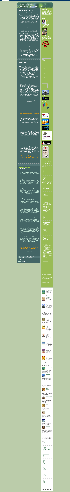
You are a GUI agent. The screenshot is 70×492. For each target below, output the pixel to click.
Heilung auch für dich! (46, 224)
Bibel (43, 443)
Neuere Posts (20, 259)
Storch (43, 180)
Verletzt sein (47, 341)
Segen (43, 476)
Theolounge (44, 238)
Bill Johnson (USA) (45, 190)
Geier (43, 172)
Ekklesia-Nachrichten (45, 202)
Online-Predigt (44, 230)
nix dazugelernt (48, 419)
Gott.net (44, 218)
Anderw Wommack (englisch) (47, 183)
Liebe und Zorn (48, 349)
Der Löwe (47, 404)
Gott (43, 456)
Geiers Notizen (45, 211)
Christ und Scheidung (49, 290)
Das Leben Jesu (45, 196)
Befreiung (23, 257)
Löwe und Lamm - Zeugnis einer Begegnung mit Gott (48, 389)
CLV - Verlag (44, 193)
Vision (43, 480)
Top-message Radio (45, 239)
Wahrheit (44, 482)
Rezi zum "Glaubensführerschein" (47, 161)
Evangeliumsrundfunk (46, 206)
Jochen (44, 178)
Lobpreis (44, 463)
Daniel (43, 170)
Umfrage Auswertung (48, 411)
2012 (43, 74)
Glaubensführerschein (46, 454)
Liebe (43, 462)
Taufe (43, 237)
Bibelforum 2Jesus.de (46, 188)
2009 (43, 77)
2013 (43, 73)
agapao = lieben (45, 257)
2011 (43, 75)
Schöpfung (44, 475)
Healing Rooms (45, 223)
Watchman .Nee (45, 244)
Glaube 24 (44, 216)
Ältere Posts (38, 259)
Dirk (43, 171)
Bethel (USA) (44, 187)
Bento (47, 20)
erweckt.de (44, 258)
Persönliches (29, 257)
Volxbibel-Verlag (45, 240)
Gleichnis (44, 455)
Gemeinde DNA (45, 173)
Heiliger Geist (44, 457)
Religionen (44, 473)
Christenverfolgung (45, 195)
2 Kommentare (31, 256)
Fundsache (44, 448)
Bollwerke (47, 304)
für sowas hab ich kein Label (46, 449)
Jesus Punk (44, 177)
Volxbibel (44, 481)
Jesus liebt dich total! (26, 4)
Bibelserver (44, 189)
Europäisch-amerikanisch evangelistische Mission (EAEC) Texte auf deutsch (47, 204)
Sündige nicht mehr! (23, 62)
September (45, 67)
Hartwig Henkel (48, 333)
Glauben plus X (44, 311)
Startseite (29, 259)
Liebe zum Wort (48, 297)
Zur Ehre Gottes (22, 168)
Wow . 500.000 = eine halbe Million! (26, 10)
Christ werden (44, 194)
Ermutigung (44, 447)
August (45, 68)
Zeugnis (32, 257)
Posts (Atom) (23, 261)
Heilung (26, 257)
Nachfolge (44, 468)
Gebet (43, 450)
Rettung (44, 474)
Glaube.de (44, 217)
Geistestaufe (44, 212)
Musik (43, 467)
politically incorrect (45, 261)
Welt (43, 483)
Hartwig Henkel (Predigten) (46, 222)
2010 (43, 76)
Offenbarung (44, 469)
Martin (43, 179)
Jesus (43, 461)
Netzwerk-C (44, 229)
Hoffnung (44, 460)
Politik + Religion (45, 231)
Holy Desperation (45, 225)
